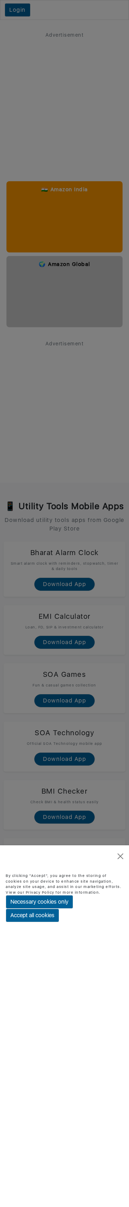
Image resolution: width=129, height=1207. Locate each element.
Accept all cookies (32, 915)
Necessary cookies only (39, 901)
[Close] (120, 856)
